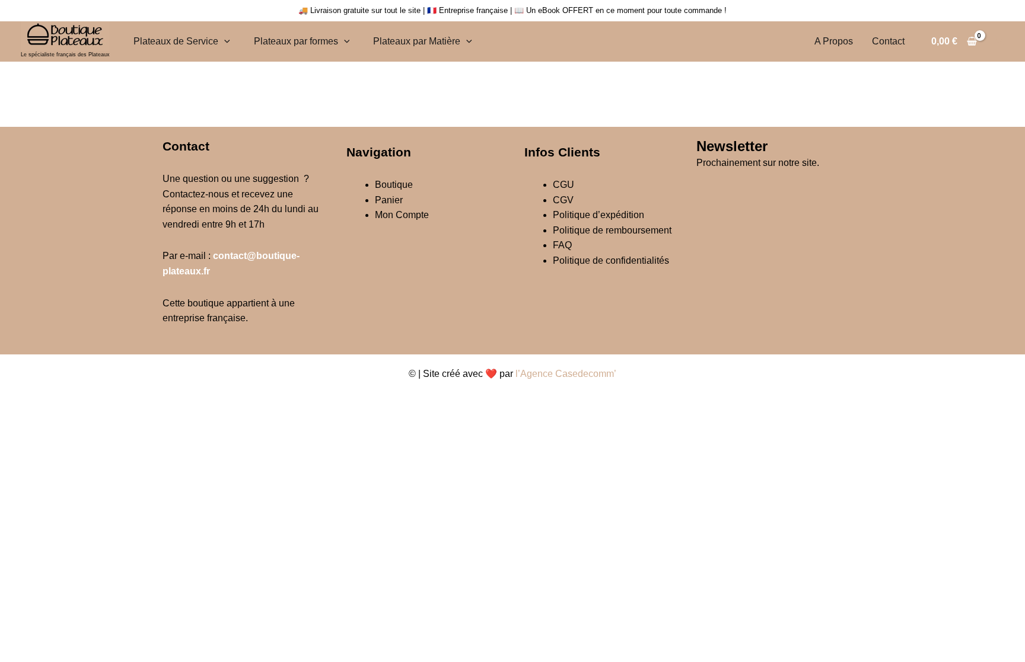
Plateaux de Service (175, 41)
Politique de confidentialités (611, 260)
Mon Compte (402, 215)
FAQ (562, 245)
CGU (563, 185)
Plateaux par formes (296, 41)
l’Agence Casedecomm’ (565, 374)
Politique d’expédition (598, 215)
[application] (224, 41)
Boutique (394, 185)
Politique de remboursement (612, 230)
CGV (563, 200)
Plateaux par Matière (416, 41)
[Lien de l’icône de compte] (999, 41)
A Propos (833, 41)
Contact (888, 41)
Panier (389, 200)
